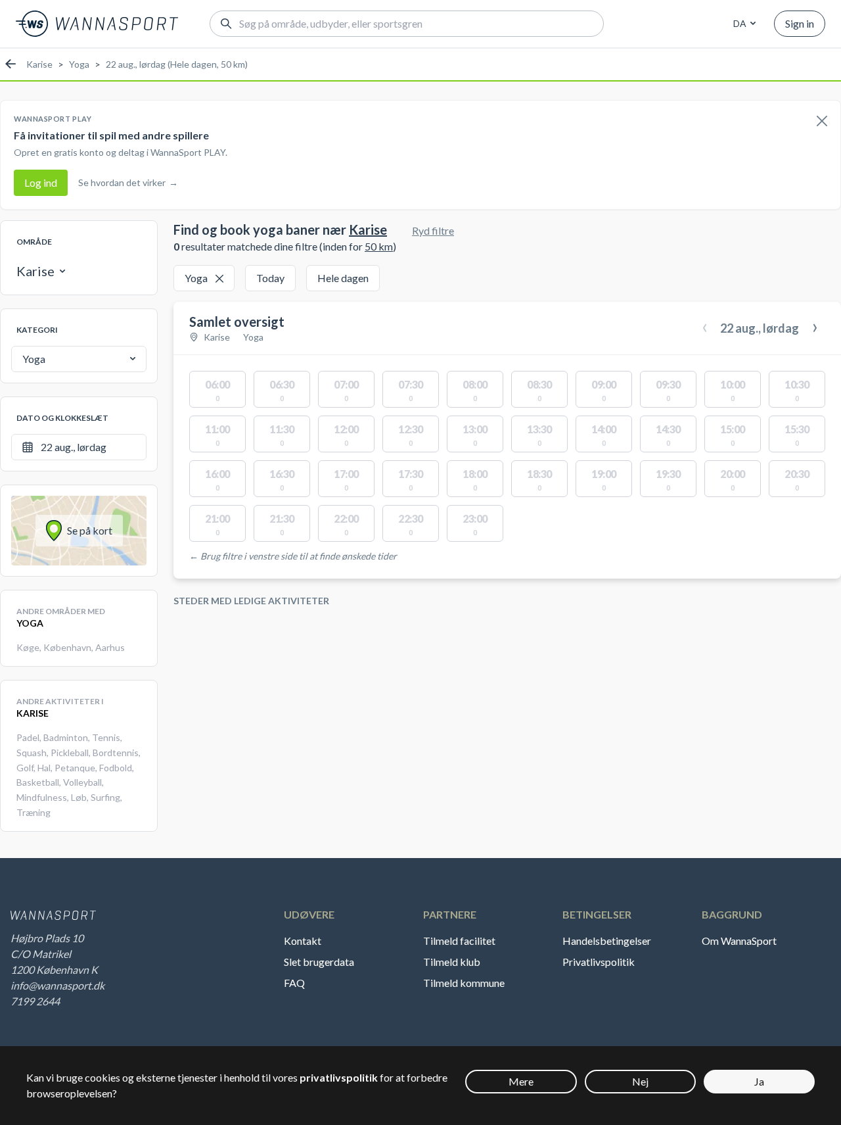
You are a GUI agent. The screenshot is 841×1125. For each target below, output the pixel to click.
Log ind (40, 182)
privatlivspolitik (339, 1077)
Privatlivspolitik (598, 961)
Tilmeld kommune (464, 982)
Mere (521, 1081)
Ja (759, 1081)
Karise (39, 64)
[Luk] (822, 121)
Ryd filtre (433, 230)
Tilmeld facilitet (459, 940)
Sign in (799, 23)
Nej (640, 1081)
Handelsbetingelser (606, 940)
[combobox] (742, 24)
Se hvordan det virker (128, 182)
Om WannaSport (739, 940)
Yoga (79, 64)
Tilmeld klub (451, 961)
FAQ (294, 982)
